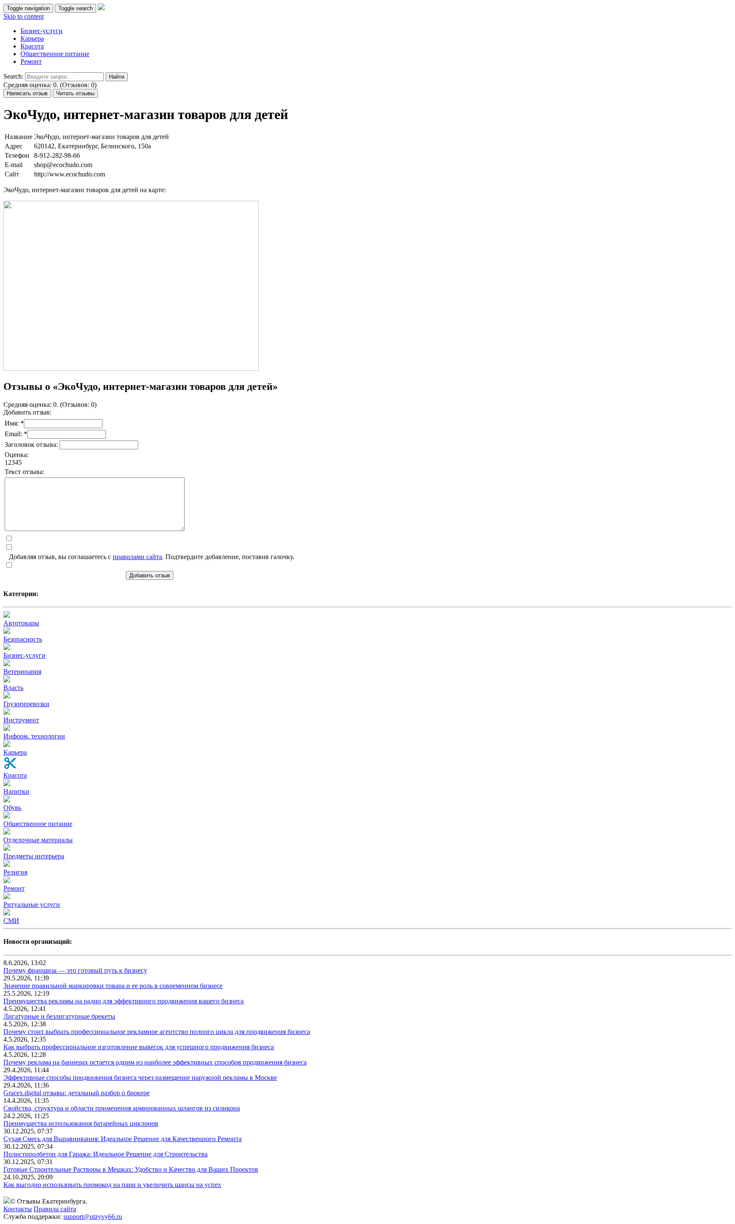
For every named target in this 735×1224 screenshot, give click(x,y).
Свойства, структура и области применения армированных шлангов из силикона (121, 1108)
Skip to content (23, 16)
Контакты (17, 1209)
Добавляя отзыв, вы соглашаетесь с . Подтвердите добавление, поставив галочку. (151, 556)
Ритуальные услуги (31, 904)
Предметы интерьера (33, 856)
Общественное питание (54, 53)
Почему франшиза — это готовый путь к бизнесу (75, 970)
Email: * (16, 433)
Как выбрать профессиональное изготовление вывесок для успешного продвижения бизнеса (138, 1047)
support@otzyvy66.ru (92, 1216)
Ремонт (31, 61)
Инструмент (21, 720)
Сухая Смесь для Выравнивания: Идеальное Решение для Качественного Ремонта (122, 1138)
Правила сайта (55, 1209)
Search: (13, 76)
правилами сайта (137, 556)
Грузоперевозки (26, 703)
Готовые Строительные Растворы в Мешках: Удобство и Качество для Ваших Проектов (130, 1169)
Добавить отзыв (149, 575)
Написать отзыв (27, 93)
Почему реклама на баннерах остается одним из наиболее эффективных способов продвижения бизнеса (155, 1062)
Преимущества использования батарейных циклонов (80, 1123)
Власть (13, 687)
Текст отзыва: (24, 471)
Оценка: (16, 454)
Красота (32, 46)
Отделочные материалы (38, 839)
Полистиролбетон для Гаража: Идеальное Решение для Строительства (105, 1154)
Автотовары (21, 623)
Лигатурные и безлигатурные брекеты (59, 1016)
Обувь (12, 807)
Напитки (16, 791)
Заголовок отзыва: (32, 444)
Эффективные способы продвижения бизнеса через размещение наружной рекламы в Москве (140, 1077)
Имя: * (14, 423)
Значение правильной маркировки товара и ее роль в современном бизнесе (112, 985)
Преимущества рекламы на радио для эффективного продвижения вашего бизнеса (123, 1001)
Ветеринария (22, 671)
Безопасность (22, 639)
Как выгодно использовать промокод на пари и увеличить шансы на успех (112, 1184)
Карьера (32, 38)
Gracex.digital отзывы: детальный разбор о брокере (76, 1092)
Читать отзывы (75, 93)
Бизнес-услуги (41, 30)
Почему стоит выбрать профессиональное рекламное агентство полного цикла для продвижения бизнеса (156, 1031)
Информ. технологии (34, 736)
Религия (15, 872)
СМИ (11, 920)
